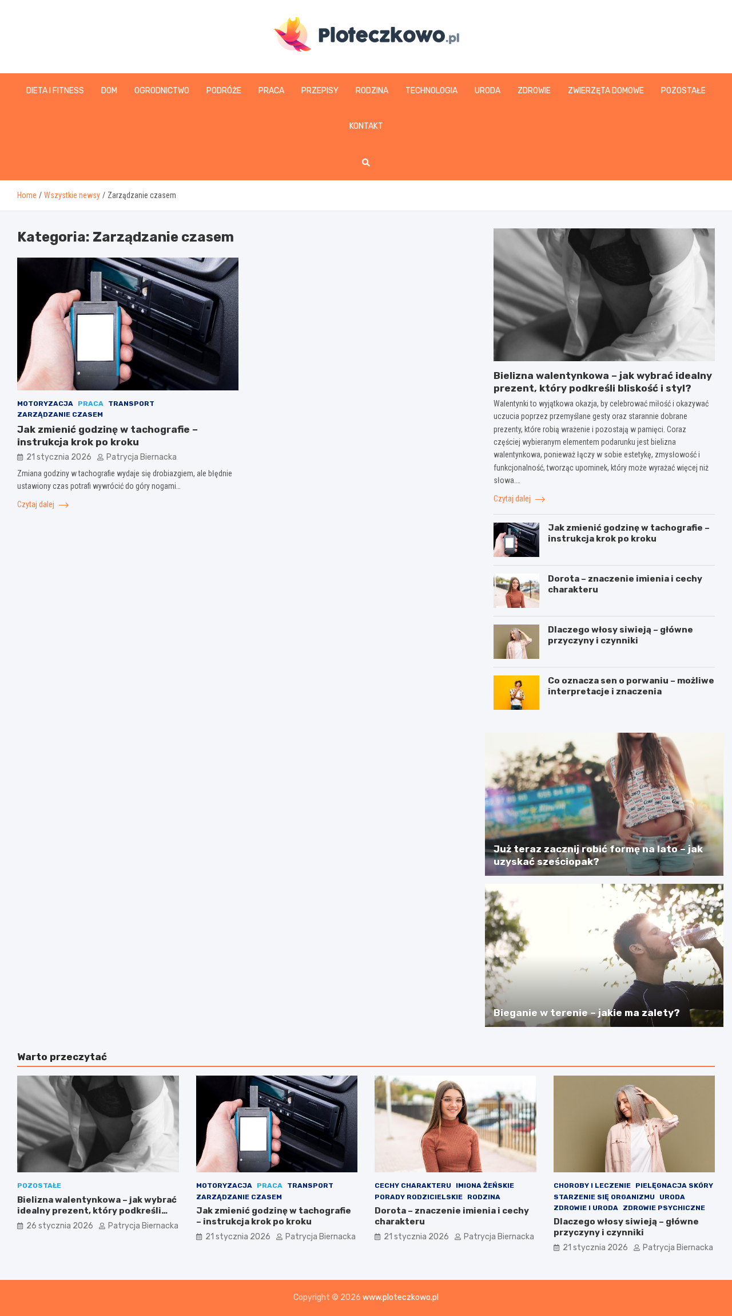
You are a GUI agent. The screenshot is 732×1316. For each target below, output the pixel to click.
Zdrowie (534, 91)
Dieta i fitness (55, 91)
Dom (109, 91)
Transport (131, 404)
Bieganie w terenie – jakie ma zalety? (587, 1012)
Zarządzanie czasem (60, 414)
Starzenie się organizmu (604, 1197)
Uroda (487, 91)
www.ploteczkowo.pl (401, 1297)
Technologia (431, 91)
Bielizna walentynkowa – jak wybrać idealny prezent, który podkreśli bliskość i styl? (97, 1211)
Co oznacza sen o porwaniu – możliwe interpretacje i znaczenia (631, 686)
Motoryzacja (45, 404)
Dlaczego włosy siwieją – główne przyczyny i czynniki (620, 635)
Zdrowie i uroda (586, 1208)
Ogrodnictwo (161, 91)
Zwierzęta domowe (606, 91)
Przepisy (320, 91)
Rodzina (372, 91)
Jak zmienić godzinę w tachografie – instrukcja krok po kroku (629, 533)
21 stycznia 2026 (59, 457)
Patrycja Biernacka (141, 457)
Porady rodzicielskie (419, 1197)
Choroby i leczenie (592, 1185)
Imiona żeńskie (485, 1185)
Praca (271, 91)
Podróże (223, 91)
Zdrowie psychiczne (664, 1208)
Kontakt (366, 126)
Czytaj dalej (36, 504)
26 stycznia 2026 (59, 1226)
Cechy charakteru (413, 1185)
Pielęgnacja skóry (674, 1185)
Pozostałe (683, 91)
